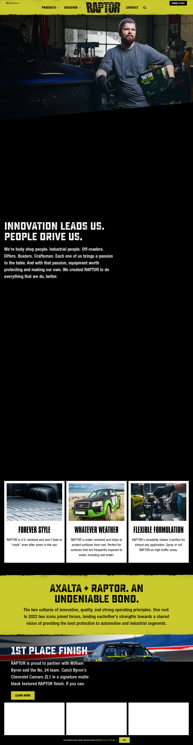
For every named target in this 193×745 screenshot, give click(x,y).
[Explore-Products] (34, 707)
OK (124, 740)
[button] (144, 7)
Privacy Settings (109, 740)
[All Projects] (96, 707)
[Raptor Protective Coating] (158, 707)
